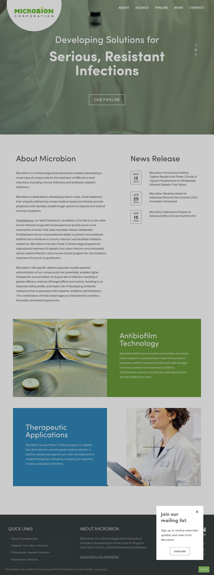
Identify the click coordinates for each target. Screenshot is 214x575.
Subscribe (180, 551)
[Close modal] (197, 511)
